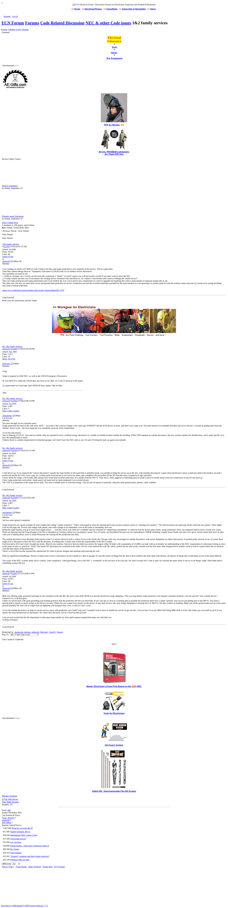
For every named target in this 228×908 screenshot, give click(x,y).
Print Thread (7, 234)
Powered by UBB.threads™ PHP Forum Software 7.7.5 (24, 906)
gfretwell (6, 349)
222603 (14, 450)
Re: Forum (14, 849)
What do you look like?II (22, 828)
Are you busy (15, 842)
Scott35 (52, 632)
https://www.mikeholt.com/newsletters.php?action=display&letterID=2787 (33, 290)
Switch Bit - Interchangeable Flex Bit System (114, 791)
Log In (15, 16)
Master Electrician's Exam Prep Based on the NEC (114, 686)
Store (153, 9)
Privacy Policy (8, 867)
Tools (114, 47)
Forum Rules (21, 867)
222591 (6, 246)
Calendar (11, 29)
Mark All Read (34, 867)
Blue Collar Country (10, 411)
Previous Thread (9, 231)
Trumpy (60, 632)
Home (77, 9)
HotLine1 (44, 632)
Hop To (5, 634)
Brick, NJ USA (8, 359)
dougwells (19, 632)
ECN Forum (13, 22)
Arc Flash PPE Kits (114, 154)
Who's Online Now (10, 223)
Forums (32, 22)
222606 (14, 498)
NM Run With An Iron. (20, 860)
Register (7, 16)
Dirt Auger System (114, 745)
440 (9, 810)
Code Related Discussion (62, 22)
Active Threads (22, 29)
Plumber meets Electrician (13, 216)
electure (27, 632)
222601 (14, 349)
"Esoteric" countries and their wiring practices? (29, 856)
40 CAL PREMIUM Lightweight (114, 152)
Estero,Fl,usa (7, 256)
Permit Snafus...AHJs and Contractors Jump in (29, 846)
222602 (14, 401)
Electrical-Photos (93, 9)
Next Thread (23, 231)
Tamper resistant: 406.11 (20, 832)
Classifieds (111, 9)
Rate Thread (7, 238)
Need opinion (16, 853)
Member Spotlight (9, 796)
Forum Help (47, 867)
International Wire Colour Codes (23, 835)
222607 (14, 573)
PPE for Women (112, 125)
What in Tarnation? (10, 186)
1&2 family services (10, 244)
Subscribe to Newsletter (134, 9)
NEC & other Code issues (108, 22)
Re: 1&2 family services (12, 346)
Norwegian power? (18, 839)
